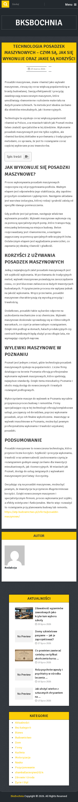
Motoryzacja (22, 757)
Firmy (18, 747)
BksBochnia (38, 23)
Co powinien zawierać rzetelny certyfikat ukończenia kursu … (48, 654)
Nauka (19, 762)
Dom (18, 742)
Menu (68, 4)
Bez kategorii (23, 727)
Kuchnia (20, 752)
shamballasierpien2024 (29, 772)
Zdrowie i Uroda (24, 777)
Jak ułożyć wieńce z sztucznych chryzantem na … (49, 692)
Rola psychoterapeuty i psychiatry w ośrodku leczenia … (49, 673)
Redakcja (11, 567)
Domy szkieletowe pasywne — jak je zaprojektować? (46, 635)
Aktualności (22, 722)
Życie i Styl (21, 782)
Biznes (19, 732)
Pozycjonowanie (25, 767)
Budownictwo (23, 737)
